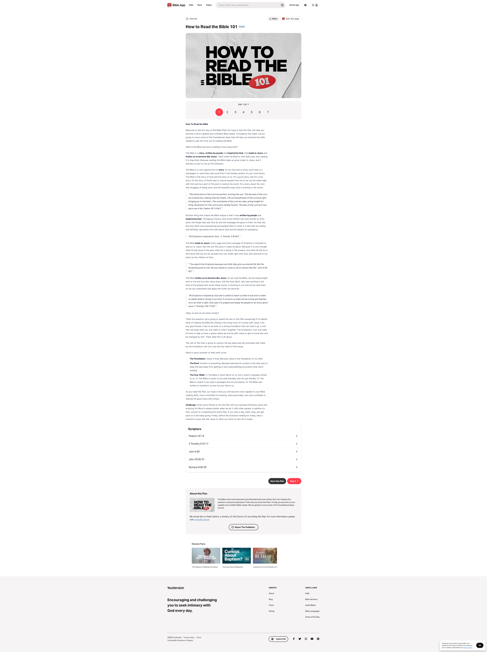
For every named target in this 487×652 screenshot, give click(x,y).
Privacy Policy (189, 637)
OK (480, 645)
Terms (198, 637)
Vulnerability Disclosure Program (180, 640)
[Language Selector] (305, 5)
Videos (209, 5)
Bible (191, 5)
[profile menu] (315, 5)
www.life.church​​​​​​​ (202, 519)
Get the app (294, 5)
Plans (199, 5)
